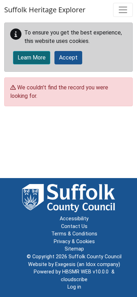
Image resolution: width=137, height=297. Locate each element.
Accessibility (74, 219)
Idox (91, 264)
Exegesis (65, 264)
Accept (68, 57)
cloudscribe (74, 280)
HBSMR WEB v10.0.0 (86, 272)
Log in (74, 287)
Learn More (32, 57)
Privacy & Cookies (74, 242)
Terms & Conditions (74, 234)
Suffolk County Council (95, 257)
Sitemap (74, 249)
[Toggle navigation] (123, 10)
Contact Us (74, 226)
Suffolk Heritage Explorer (44, 9)
